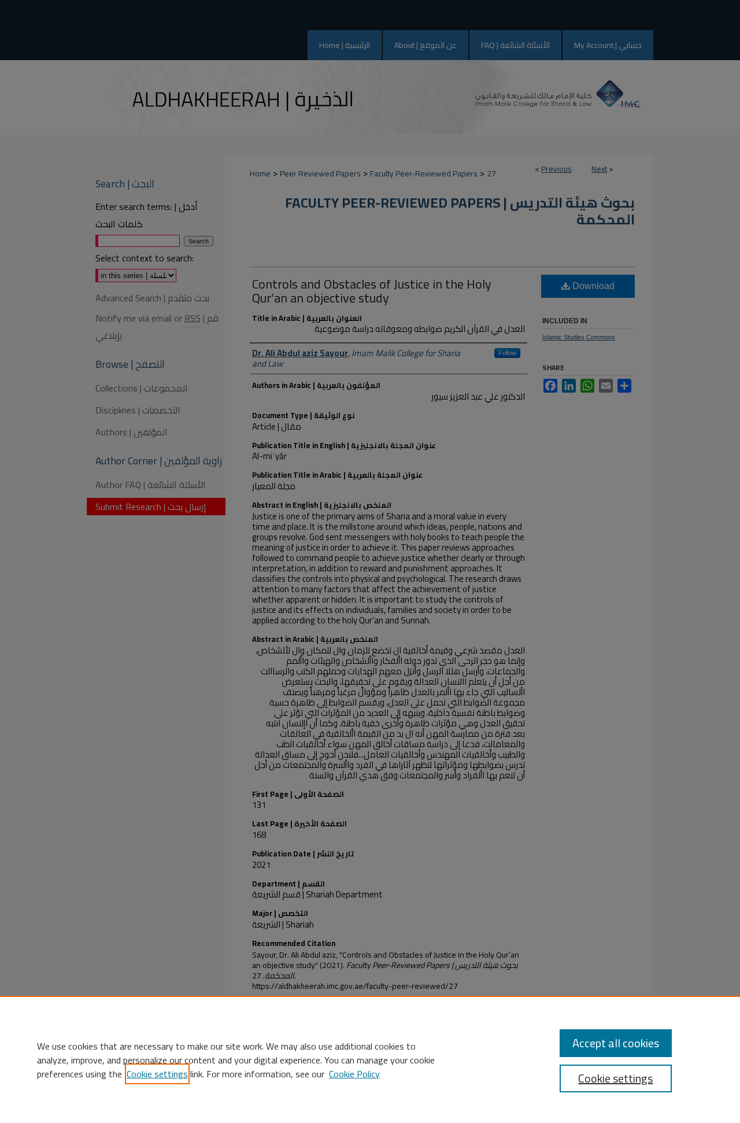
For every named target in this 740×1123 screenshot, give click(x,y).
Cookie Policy (354, 1074)
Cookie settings (157, 1074)
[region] (370, 1059)
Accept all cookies (615, 1043)
